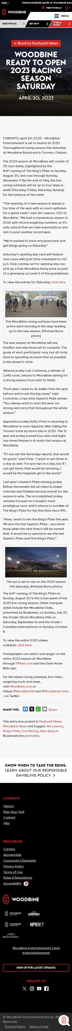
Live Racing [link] (30, 731)
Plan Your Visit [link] (13, 812)
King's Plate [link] (11, 731)
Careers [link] (9, 849)
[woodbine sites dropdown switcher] (68, 8)
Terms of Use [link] (13, 872)
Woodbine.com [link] (21, 686)
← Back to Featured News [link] (36, 43)
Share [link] (53, 709)
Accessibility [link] (12, 883)
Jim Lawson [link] (54, 726)
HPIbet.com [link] (24, 663)
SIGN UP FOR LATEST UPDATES (36, 967)
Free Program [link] (54, 8)
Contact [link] (9, 817)
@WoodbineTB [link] (23, 691)
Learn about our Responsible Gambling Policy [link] (36, 770)
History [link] (8, 806)
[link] (14, 12)
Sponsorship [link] (12, 854)
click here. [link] (58, 282)
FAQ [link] (6, 823)
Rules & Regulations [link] (17, 877)
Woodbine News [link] (15, 726)
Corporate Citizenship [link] (19, 860)
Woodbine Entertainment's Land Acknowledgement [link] (36, 950)
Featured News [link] (50, 721)
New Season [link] (49, 731)
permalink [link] (32, 735)
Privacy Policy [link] (13, 866)
